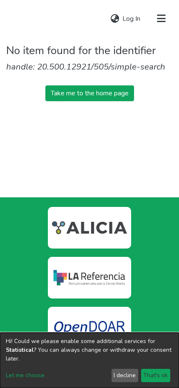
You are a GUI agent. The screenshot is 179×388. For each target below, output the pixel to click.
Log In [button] (131, 18)
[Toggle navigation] (161, 19)
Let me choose (25, 375)
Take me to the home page (90, 93)
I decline (125, 375)
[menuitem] (114, 19)
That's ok (155, 375)
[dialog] (89, 360)
